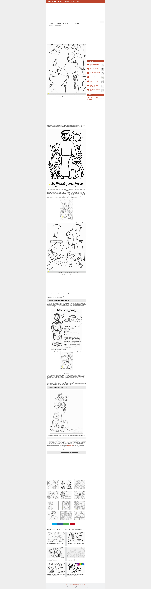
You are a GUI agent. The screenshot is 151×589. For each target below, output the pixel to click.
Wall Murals (73, 1)
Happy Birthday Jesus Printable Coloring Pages (56, 574)
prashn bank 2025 (91, 587)
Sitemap (67, 584)
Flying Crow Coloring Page (95, 81)
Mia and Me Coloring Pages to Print (73, 559)
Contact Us (71, 584)
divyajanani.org (53, 1)
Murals (78, 1)
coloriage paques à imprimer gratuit (81, 587)
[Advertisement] (75, 12)
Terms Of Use (79, 584)
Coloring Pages (66, 1)
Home (61, 1)
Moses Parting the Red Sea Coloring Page (55, 543)
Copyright (75, 584)
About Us (83, 584)
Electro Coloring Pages (94, 68)
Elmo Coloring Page (51, 559)
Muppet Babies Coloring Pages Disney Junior (75, 574)
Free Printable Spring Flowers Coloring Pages (75, 543)
